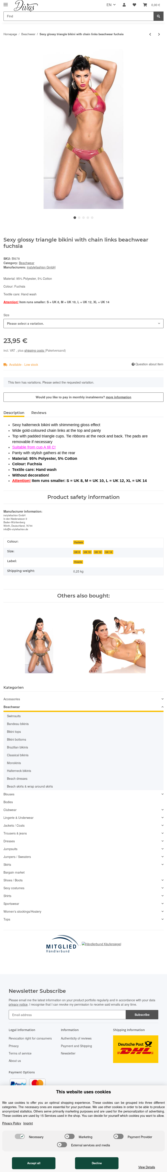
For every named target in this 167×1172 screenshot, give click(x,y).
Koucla (78, 561)
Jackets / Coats (14, 825)
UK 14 (108, 552)
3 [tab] (83, 217)
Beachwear (26, 263)
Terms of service (20, 1053)
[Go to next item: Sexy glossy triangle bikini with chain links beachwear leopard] (159, 34)
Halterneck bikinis (19, 770)
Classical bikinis (17, 755)
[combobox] (83, 323)
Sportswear (11, 903)
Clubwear (10, 810)
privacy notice (18, 1004)
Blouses (8, 794)
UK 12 (98, 552)
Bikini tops (14, 731)
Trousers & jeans (15, 833)
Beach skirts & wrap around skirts (30, 786)
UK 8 (77, 552)
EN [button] (109, 4)
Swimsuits (14, 716)
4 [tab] (88, 217)
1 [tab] (74, 217)
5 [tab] (92, 217)
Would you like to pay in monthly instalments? (83, 397)
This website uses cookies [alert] (83, 1092)
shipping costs (34, 350)
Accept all (33, 1163)
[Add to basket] (6, 46)
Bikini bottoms (16, 739)
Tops (6, 919)
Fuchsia (78, 542)
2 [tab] (79, 217)
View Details (146, 1167)
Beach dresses (17, 778)
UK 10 (87, 552)
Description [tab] (13, 413)
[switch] (20, 1136)
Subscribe (142, 1014)
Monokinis (14, 763)
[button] (124, 5)
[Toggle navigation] (5, 2)
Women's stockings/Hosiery (22, 911)
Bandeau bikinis (18, 724)
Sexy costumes (13, 888)
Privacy (14, 1046)
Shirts (7, 896)
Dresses (9, 841)
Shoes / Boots (13, 880)
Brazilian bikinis (17, 747)
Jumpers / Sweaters (17, 856)
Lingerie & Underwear (18, 817)
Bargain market (14, 872)
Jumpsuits (10, 849)
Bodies (8, 802)
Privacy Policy (11, 1123)
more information (118, 397)
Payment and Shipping (76, 1046)
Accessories (11, 699)
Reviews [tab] (38, 413)
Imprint (28, 1123)
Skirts (7, 864)
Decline (97, 1163)
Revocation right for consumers (30, 1038)
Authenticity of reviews (76, 1038)
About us (15, 1060)
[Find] (159, 16)
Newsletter (68, 1053)
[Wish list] (134, 5)
